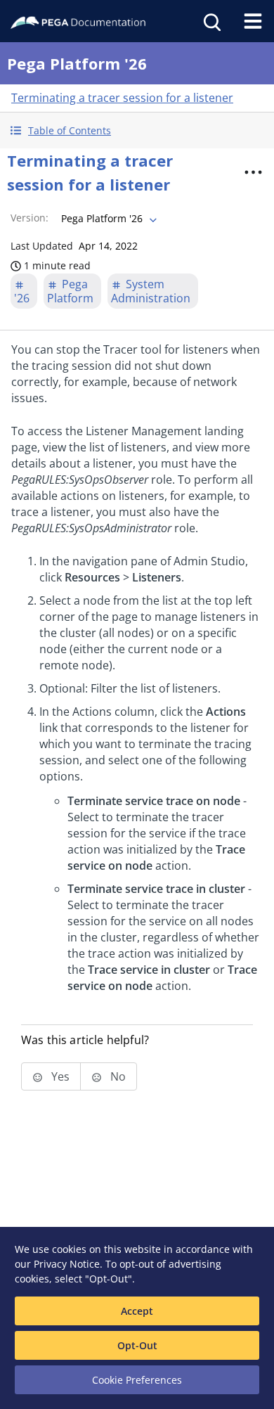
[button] (137, 130)
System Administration (150, 291)
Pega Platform (70, 291)
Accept (137, 1311)
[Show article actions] (254, 172)
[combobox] (107, 219)
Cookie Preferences (137, 1380)
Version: (29, 217)
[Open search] (211, 21)
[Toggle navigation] (253, 21)
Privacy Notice (67, 1263)
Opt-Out (137, 1345)
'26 (22, 298)
